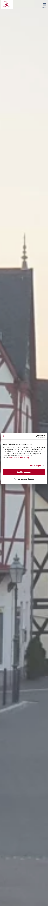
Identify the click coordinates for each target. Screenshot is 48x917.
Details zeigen (35, 465)
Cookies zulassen (24, 472)
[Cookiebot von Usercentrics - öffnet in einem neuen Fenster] (35, 436)
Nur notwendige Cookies (24, 479)
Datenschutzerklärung (19, 457)
